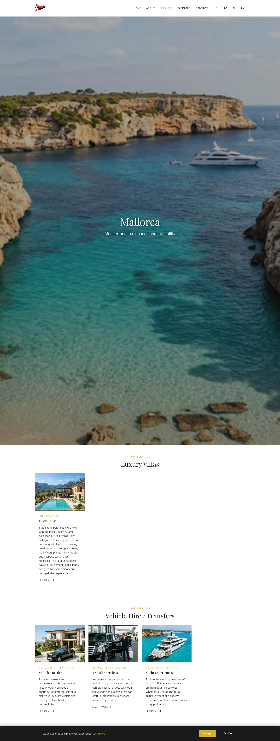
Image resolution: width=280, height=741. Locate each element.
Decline (228, 733)
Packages (184, 8)
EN (217, 8)
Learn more (99, 733)
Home (137, 8)
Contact (202, 8)
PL (234, 8)
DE (225, 8)
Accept (207, 733)
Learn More (48, 580)
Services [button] (166, 8)
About (150, 8)
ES (242, 8)
